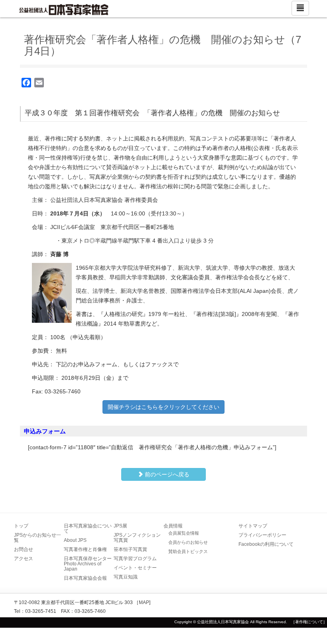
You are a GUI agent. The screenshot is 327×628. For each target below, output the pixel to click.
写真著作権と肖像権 (85, 549)
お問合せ (23, 549)
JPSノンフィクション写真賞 (137, 537)
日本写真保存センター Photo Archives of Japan (90, 564)
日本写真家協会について (88, 528)
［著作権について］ (309, 622)
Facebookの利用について (266, 544)
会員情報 (173, 526)
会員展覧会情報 (183, 533)
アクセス (23, 558)
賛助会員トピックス (188, 551)
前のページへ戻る (166, 474)
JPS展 (120, 526)
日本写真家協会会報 (85, 578)
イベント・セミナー (135, 568)
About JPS (75, 540)
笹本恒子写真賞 (130, 549)
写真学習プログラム (135, 558)
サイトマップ (252, 526)
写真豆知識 (126, 577)
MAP (144, 602)
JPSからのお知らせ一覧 (37, 537)
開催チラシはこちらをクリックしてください (163, 407)
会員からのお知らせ (188, 542)
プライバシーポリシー (262, 535)
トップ (21, 526)
